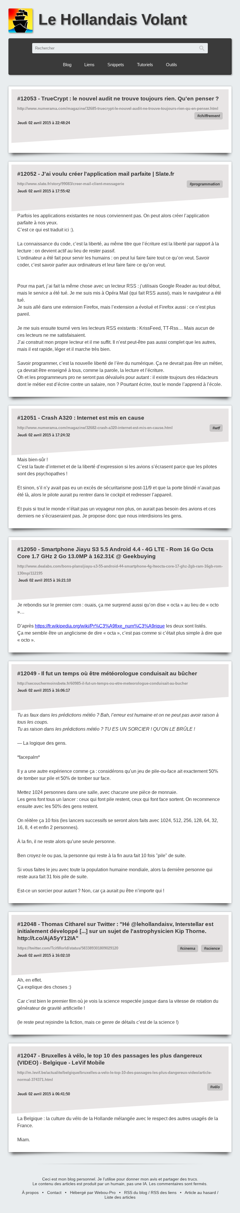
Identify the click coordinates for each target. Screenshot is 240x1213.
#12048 (27, 924)
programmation (206, 184)
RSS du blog (135, 1192)
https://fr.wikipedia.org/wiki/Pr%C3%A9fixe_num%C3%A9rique (100, 625)
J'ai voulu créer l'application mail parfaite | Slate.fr (107, 174)
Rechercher (202, 48)
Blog (67, 64)
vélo (216, 1087)
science (213, 948)
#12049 (27, 673)
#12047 (27, 1056)
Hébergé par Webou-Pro (93, 1192)
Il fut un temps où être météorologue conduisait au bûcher (119, 673)
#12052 (27, 174)
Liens (89, 64)
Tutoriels (145, 64)
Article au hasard (200, 1192)
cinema (188, 948)
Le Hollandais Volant (112, 19)
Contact (54, 1192)
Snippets (115, 64)
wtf (217, 428)
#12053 (27, 98)
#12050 (27, 549)
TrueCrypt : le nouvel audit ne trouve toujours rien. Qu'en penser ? (130, 98)
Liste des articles (120, 1197)
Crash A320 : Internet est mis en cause (92, 418)
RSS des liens (163, 1192)
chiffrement (209, 116)
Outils (171, 64)
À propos (30, 1192)
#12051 (27, 418)
